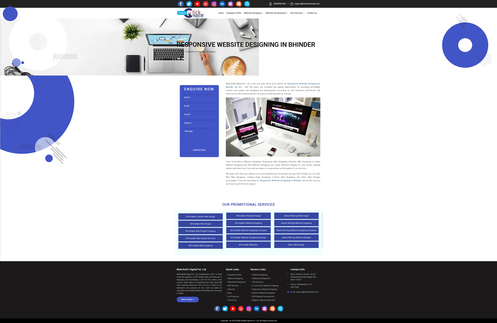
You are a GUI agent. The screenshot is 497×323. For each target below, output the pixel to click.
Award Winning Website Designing (296, 223)
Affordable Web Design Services (200, 238)
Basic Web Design (296, 245)
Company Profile (233, 13)
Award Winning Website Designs (296, 237)
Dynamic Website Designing (263, 293)
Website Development (276, 13)
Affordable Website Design (248, 216)
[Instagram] (213, 3)
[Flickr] (230, 3)
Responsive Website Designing (264, 289)
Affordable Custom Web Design (200, 216)
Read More (186, 300)
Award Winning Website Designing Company (296, 230)
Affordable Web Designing (200, 245)
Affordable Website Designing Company (248, 230)
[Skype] (247, 3)
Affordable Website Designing (248, 223)
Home (221, 13)
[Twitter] (189, 3)
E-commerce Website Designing (265, 286)
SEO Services (296, 13)
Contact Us (312, 13)
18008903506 (302, 284)
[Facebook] (180, 3)
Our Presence (233, 296)
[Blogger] (238, 3)
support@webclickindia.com (307, 3)
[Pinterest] (205, 3)
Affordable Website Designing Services (248, 237)
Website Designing (253, 13)
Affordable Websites (248, 245)
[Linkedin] (222, 3)
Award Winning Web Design (296, 216)
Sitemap (231, 289)
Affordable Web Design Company (200, 231)
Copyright (224, 321)
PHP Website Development (263, 296)
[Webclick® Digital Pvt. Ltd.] (190, 13)
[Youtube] (197, 3)
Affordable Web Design (200, 224)
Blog (229, 293)
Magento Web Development (263, 300)
